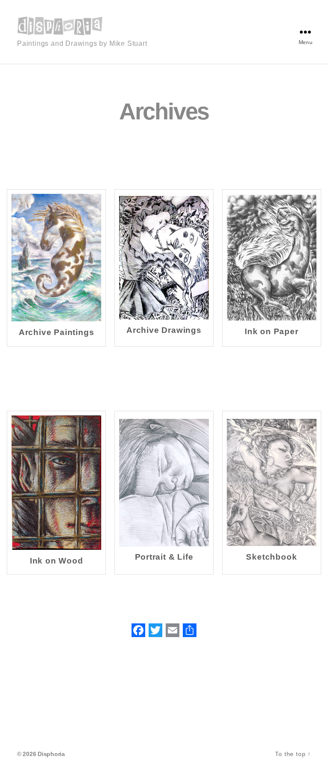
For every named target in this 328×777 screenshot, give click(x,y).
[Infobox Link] (56, 268)
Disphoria (51, 753)
